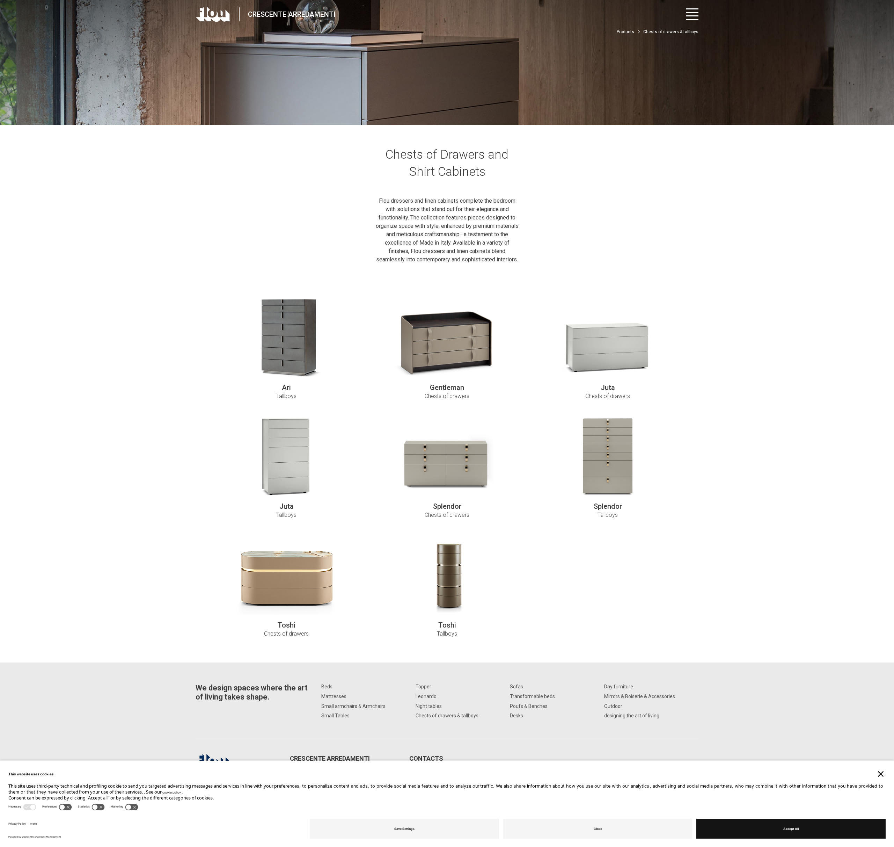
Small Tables (335, 715)
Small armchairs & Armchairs (353, 706)
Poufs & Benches (529, 706)
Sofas (516, 686)
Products (625, 31)
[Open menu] (692, 14)
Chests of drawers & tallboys (447, 715)
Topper (423, 686)
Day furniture (618, 686)
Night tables (429, 706)
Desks (516, 715)
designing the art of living (631, 715)
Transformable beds (532, 696)
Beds (326, 686)
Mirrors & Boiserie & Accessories (639, 696)
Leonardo (426, 696)
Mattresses (333, 696)
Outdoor (613, 706)
